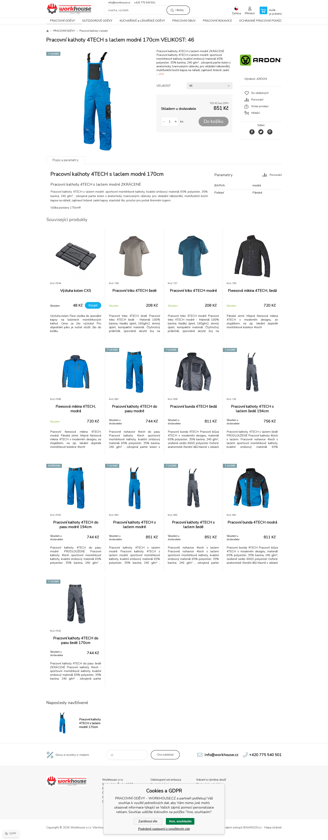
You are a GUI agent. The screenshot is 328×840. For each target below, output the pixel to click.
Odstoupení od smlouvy (166, 780)
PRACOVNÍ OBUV (184, 21)
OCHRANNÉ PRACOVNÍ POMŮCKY (262, 21)
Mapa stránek (273, 827)
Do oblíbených (260, 93)
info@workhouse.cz (119, 2)
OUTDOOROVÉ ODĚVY (97, 21)
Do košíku (213, 121)
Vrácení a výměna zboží (211, 780)
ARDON (261, 79)
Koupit (93, 305)
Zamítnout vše (147, 821)
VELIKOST (163, 86)
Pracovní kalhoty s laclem (94, 31)
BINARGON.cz (252, 827)
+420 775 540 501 (144, 2)
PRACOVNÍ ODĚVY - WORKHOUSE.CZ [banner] (69, 9)
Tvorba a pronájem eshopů (225, 827)
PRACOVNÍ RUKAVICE (217, 21)
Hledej (179, 10)
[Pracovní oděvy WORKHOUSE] (47, 31)
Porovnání (257, 99)
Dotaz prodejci (260, 106)
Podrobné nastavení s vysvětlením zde (164, 829)
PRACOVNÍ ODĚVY (62, 21)
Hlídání (255, 113)
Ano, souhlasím (180, 821)
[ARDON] (261, 70)
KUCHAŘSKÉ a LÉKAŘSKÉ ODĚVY (142, 21)
